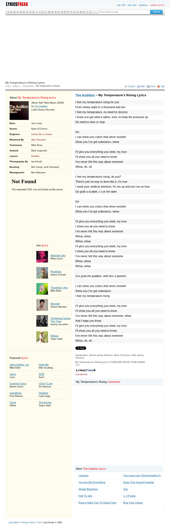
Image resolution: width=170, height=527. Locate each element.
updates (143, 5)
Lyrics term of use (81, 374)
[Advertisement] (85, 40)
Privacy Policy (28, 522)
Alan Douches (38, 139)
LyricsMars (14, 522)
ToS (39, 522)
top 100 (121, 5)
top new (132, 5)
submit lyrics (157, 5)
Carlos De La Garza (41, 134)
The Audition (41, 106)
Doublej (35, 156)
